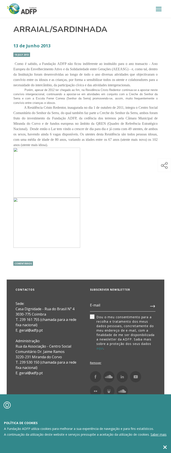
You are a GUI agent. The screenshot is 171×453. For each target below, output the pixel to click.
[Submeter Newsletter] (152, 305)
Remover (95, 363)
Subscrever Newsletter (110, 290)
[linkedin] (122, 376)
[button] (164, 165)
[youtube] (135, 376)
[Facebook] (95, 376)
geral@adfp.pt (31, 372)
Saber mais (159, 434)
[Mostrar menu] (158, 9)
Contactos (25, 290)
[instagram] (108, 376)
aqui (99, 348)
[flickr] (95, 391)
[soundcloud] (122, 391)
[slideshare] (108, 391)
